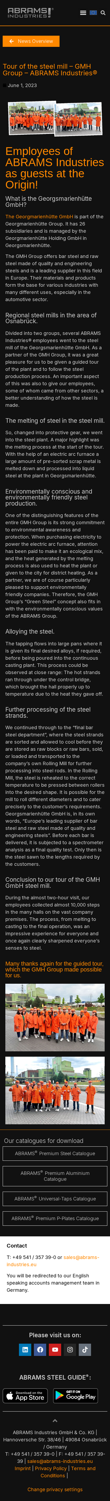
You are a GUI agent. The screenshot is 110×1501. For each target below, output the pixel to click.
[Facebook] (40, 1350)
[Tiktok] (85, 1350)
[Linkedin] (25, 1350)
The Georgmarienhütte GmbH (39, 216)
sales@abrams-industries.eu (60, 1461)
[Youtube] (55, 1350)
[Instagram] (70, 1350)
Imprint (23, 1468)
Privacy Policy (51, 1468)
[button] (83, 13)
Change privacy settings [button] (55, 1489)
